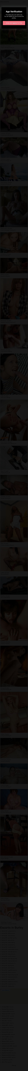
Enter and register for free (14, 23)
